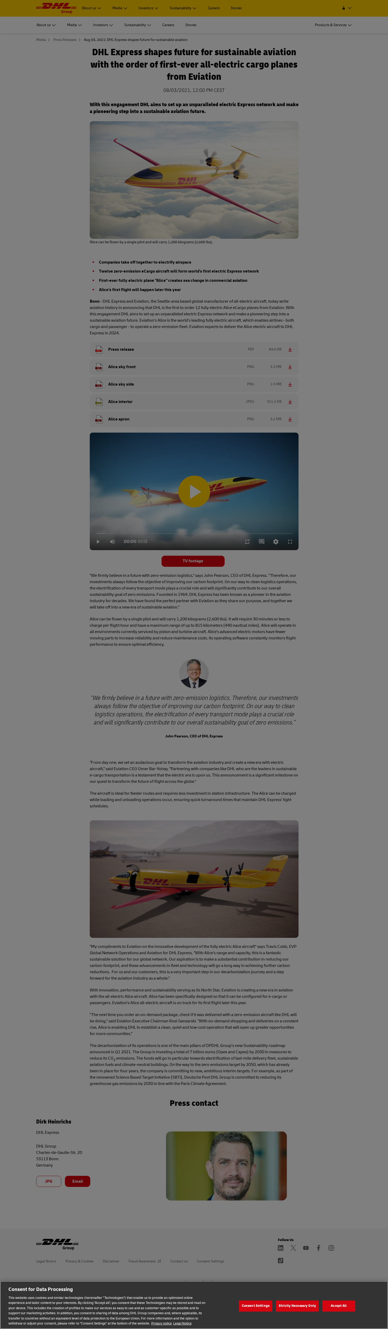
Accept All (339, 1306)
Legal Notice (182, 1323)
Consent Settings (255, 1306)
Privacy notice (161, 1323)
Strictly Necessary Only (297, 1306)
